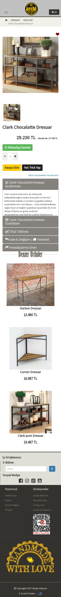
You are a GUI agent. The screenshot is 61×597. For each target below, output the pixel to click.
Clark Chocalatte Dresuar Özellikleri (25, 221)
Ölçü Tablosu (18, 231)
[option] (30, 65)
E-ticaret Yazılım (27, 593)
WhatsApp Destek (19, 147)
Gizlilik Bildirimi (40, 495)
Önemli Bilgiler (12, 505)
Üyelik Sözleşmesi (42, 509)
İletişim (8, 509)
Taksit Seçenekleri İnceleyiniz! (43, 175)
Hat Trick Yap (32, 167)
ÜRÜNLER (15, 20)
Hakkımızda (11, 495)
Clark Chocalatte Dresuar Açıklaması (25, 184)
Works (8, 500)
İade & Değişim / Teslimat (29, 239)
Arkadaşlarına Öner (23, 247)
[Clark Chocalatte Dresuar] (30, 98)
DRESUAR (28, 20)
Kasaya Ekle (12, 167)
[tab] (30, 184)
